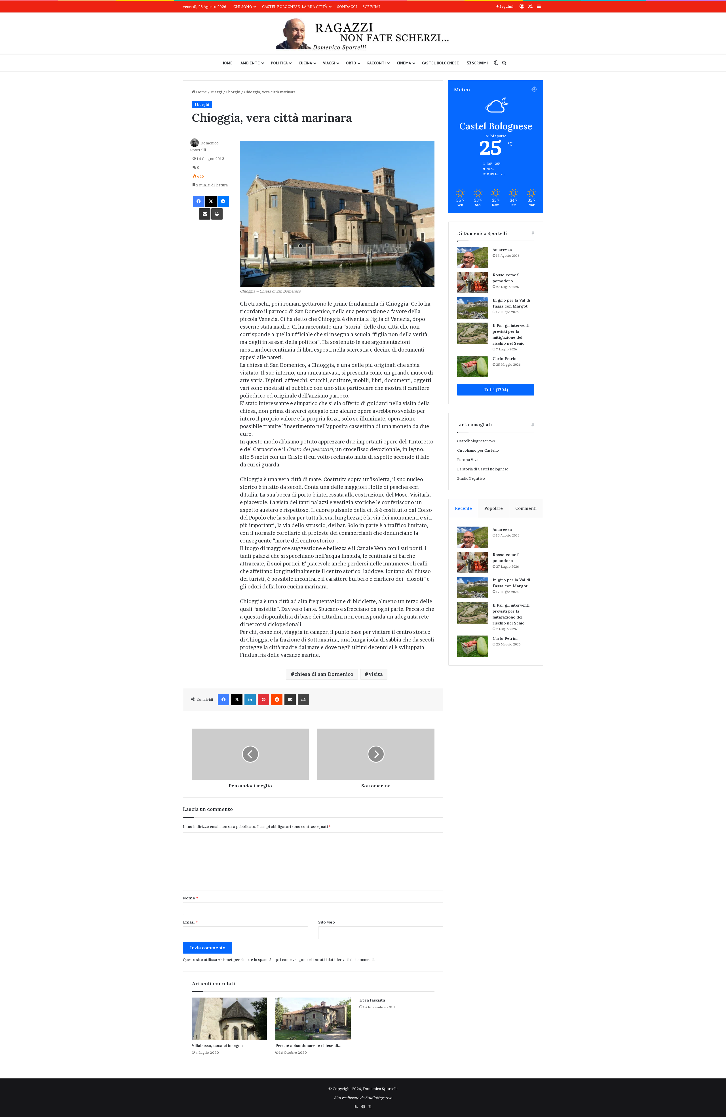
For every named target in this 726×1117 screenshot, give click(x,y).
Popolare (493, 508)
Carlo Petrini (505, 358)
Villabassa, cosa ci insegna (217, 1045)
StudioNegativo (471, 478)
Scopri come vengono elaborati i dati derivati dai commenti (321, 959)
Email (190, 922)
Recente (463, 508)
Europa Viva (467, 459)
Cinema (404, 63)
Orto (351, 63)
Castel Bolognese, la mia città (294, 6)
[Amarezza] (472, 257)
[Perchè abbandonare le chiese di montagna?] (313, 1019)
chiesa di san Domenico (323, 674)
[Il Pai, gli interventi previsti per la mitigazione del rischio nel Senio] (472, 333)
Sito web (326, 922)
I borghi (233, 92)
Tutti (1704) (496, 389)
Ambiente (250, 63)
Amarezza (502, 249)
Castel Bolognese (440, 63)
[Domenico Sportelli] (363, 34)
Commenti (526, 508)
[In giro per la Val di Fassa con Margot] (472, 308)
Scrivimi (371, 6)
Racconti (376, 63)
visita (376, 674)
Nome (190, 898)
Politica (279, 63)
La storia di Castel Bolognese (482, 469)
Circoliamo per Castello (478, 450)
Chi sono (242, 6)
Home (227, 63)
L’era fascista (372, 1000)
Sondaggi (347, 6)
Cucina (305, 63)
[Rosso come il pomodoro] (472, 282)
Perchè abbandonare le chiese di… (308, 1045)
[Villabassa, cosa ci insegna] (229, 1019)
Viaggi (329, 63)
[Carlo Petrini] (472, 366)
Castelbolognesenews (476, 441)
